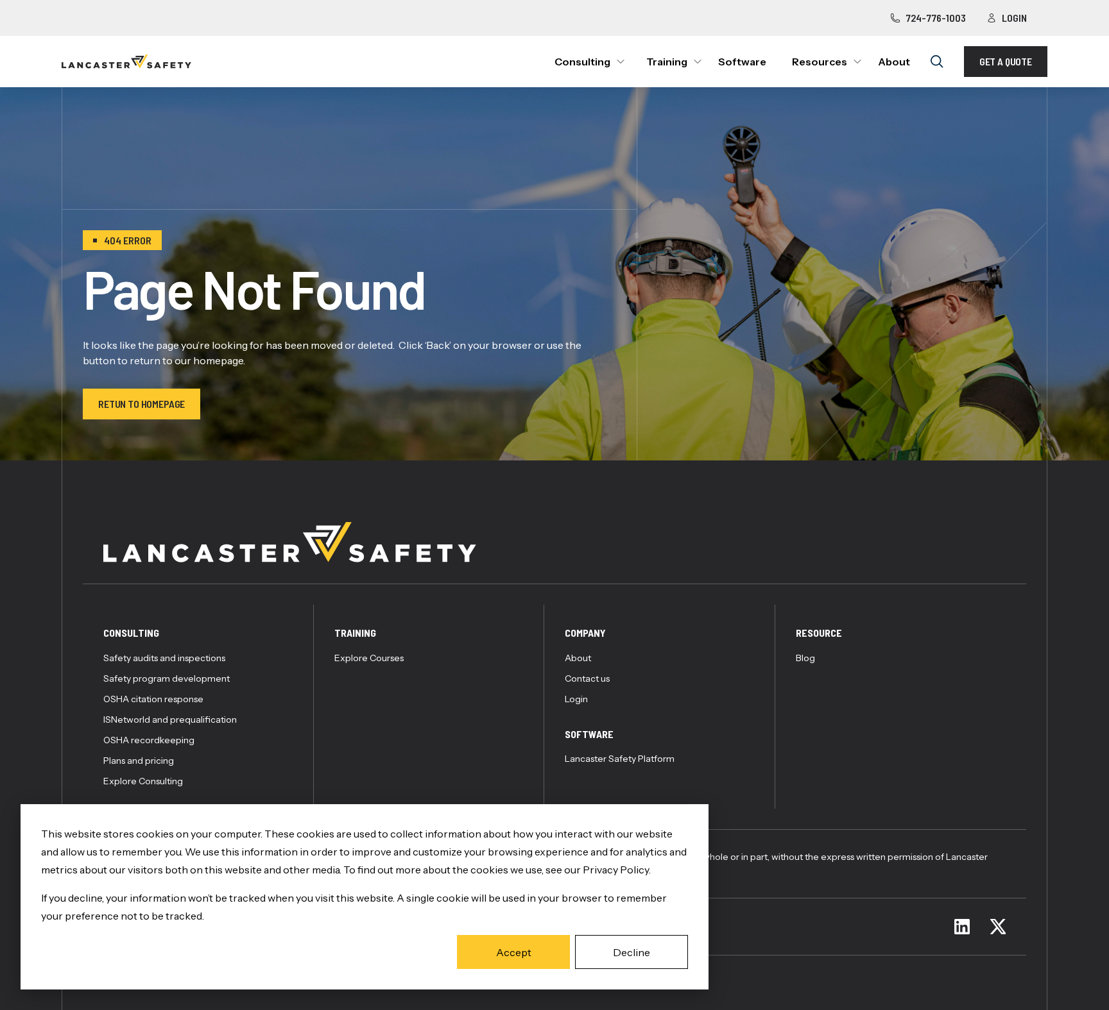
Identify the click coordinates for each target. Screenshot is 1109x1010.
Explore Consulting (143, 781)
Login (1014, 18)
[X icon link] (998, 926)
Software (742, 61)
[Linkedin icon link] (962, 926)
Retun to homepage (141, 404)
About (894, 61)
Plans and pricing (138, 760)
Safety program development (166, 678)
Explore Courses (369, 658)
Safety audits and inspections (164, 658)
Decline (631, 952)
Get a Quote (1005, 61)
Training (666, 61)
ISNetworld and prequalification (170, 719)
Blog (805, 658)
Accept (513, 952)
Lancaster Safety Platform (620, 758)
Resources (819, 61)
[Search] (937, 61)
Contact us (587, 678)
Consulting (582, 61)
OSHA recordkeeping (148, 740)
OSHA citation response (153, 699)
